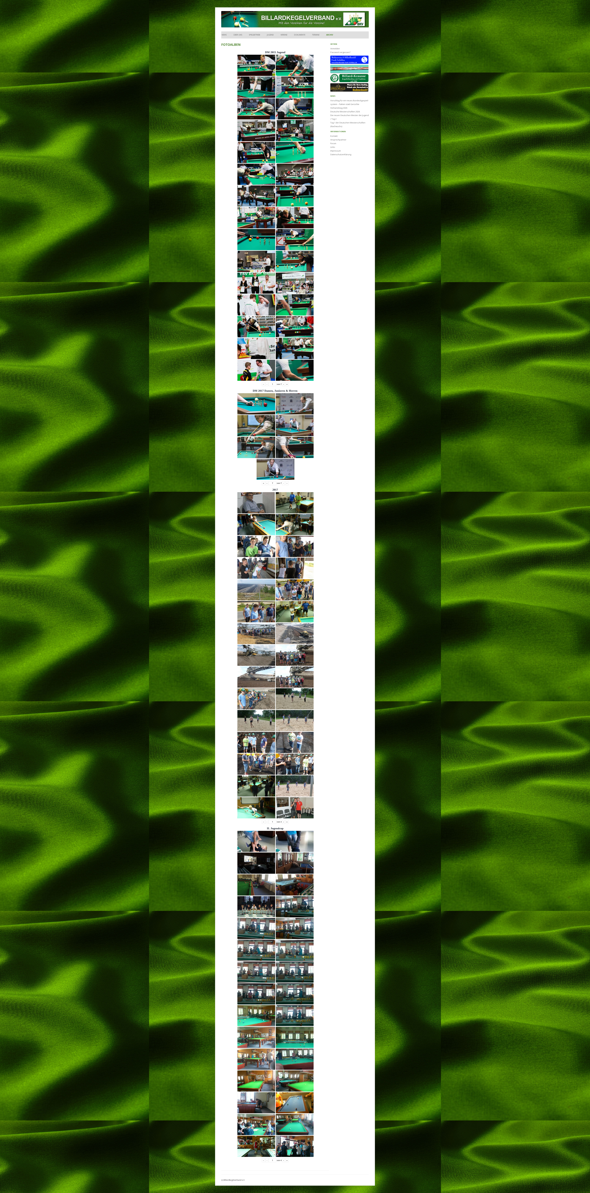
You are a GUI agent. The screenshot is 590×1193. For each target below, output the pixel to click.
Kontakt (334, 136)
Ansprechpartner (338, 139)
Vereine (284, 34)
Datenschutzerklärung (340, 154)
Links (332, 147)
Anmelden (335, 48)
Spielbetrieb (254, 34)
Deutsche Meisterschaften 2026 (345, 111)
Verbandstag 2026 (338, 107)
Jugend (270, 34)
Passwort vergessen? (340, 52)
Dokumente (299, 34)
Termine (315, 34)
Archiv (329, 34)
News (224, 34)
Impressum (335, 150)
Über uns (237, 34)
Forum (333, 143)
